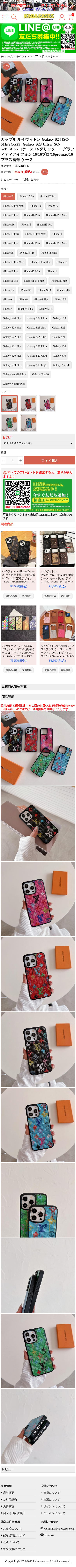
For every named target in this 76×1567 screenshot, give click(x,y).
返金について (11, 1542)
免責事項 (8, 1506)
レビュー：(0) (9, 179)
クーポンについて (54, 1513)
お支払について (12, 1528)
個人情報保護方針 (14, 1513)
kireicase (49, 1535)
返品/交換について (14, 1549)
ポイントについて (54, 1506)
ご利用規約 (10, 1499)
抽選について (51, 1499)
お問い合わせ (30, 179)
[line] (37, 511)
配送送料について (14, 1535)
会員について (51, 1492)
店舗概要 (8, 1492)
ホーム (9, 56)
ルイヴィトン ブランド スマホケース (38, 56)
